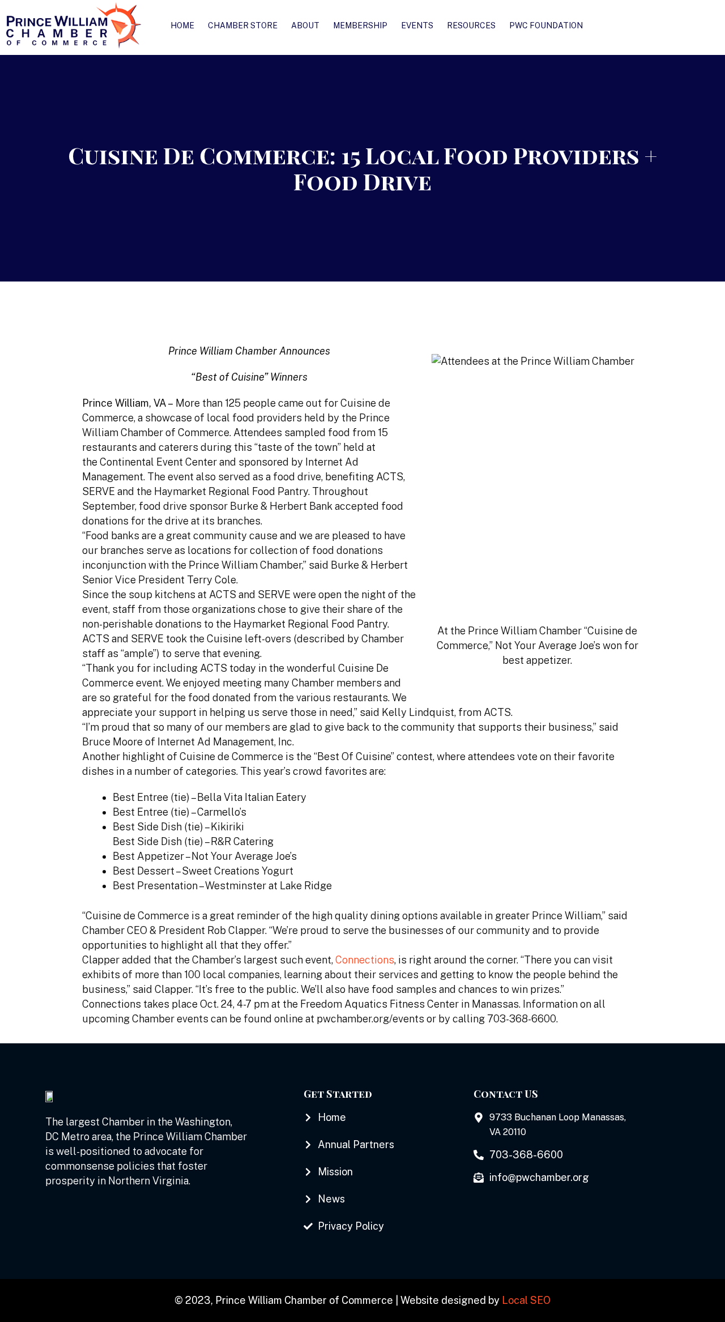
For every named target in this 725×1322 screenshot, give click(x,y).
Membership (360, 25)
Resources (471, 25)
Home (182, 25)
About (305, 25)
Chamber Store (243, 25)
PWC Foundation (546, 25)
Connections (364, 960)
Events (417, 25)
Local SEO (526, 1300)
